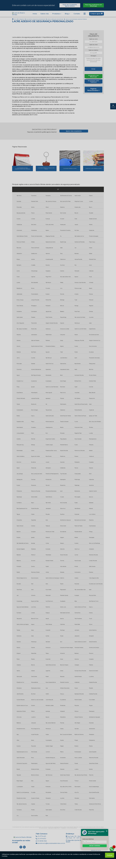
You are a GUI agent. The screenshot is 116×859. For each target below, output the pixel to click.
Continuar (109, 855)
